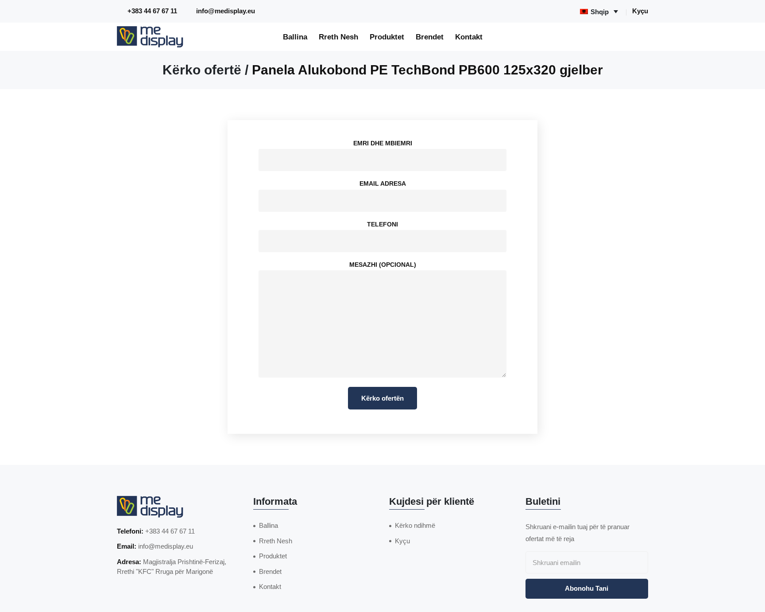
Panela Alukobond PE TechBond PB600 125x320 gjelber (427, 69)
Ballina (295, 37)
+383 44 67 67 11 (152, 11)
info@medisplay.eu (225, 11)
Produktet (387, 37)
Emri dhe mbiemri (382, 143)
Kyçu (640, 11)
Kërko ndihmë (415, 525)
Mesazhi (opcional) (382, 264)
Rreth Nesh (338, 37)
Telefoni (382, 224)
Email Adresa (382, 183)
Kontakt (469, 37)
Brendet (430, 37)
